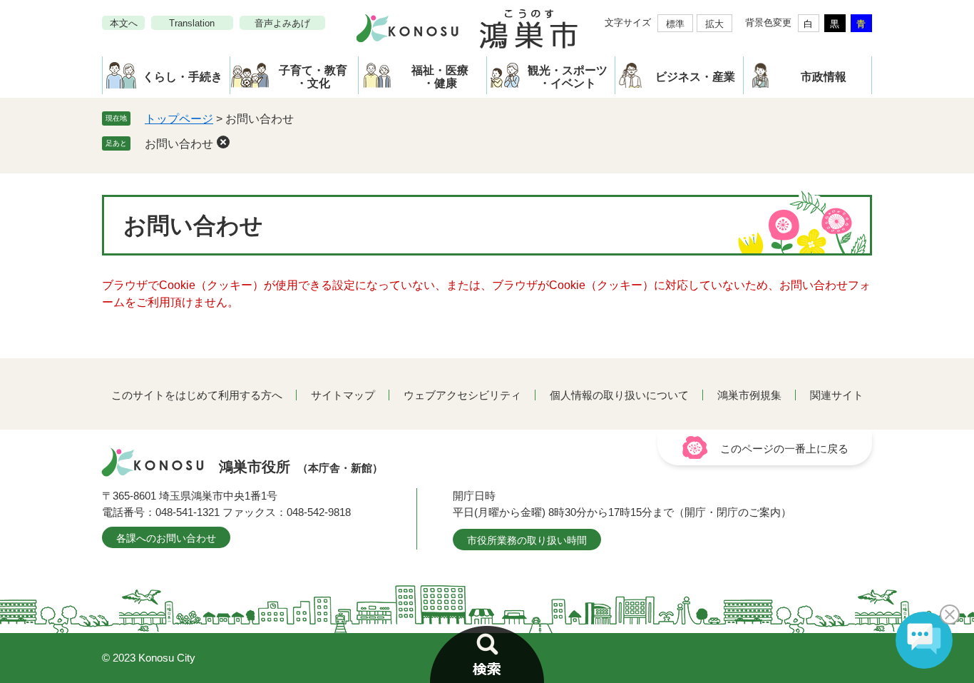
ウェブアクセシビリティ (462, 395)
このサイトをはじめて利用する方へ (196, 395)
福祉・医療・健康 (439, 76)
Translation (192, 23)
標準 (675, 24)
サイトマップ (343, 395)
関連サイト (836, 395)
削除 (223, 142)
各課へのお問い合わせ (166, 538)
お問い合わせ (179, 144)
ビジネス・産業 (695, 77)
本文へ (124, 23)
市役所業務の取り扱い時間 (527, 540)
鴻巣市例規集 (749, 395)
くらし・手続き (182, 77)
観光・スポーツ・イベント (568, 76)
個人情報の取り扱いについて (619, 395)
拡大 (714, 24)
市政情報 (823, 77)
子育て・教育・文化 (313, 76)
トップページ (179, 119)
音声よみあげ (282, 23)
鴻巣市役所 (301, 467)
